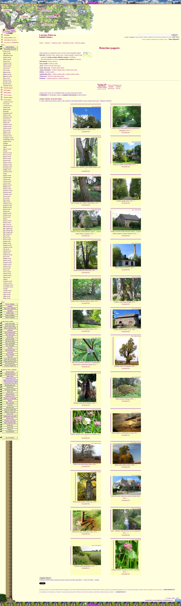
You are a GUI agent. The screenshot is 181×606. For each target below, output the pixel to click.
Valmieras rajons (56, 43)
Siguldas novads (7, 258)
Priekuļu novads (7, 215)
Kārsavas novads (7, 154)
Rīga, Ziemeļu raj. (7, 234)
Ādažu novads (6, 51)
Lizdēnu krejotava (51, 78)
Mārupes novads (7, 188)
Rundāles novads (7, 245)
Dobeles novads (7, 115)
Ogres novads (6, 200)
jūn (109, 88)
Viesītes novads (7, 292)
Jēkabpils (5, 143)
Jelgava (5, 147)
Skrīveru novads (7, 260)
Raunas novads (7, 217)
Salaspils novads (7, 251)
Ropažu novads (7, 237)
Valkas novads (6, 277)
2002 (93, 403)
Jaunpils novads (7, 141)
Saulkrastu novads (7, 254)
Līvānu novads (6, 179)
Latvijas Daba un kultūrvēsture (47, 36)
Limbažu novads (7, 177)
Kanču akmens (52, 61)
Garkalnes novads (7, 124)
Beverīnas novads (7, 82)
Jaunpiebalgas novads (8, 139)
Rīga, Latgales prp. (7, 228)
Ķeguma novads (7, 156)
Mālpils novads (6, 186)
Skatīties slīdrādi (44, 99)
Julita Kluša (98, 106)
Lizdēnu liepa (78, 55)
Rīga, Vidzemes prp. (8, 230)
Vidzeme (47, 43)
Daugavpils (6, 111)
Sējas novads (6, 256)
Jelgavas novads (7, 149)
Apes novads (6, 68)
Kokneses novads (7, 162)
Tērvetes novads (7, 271)
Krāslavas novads (7, 164)
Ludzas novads (6, 183)
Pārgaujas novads (7, 205)
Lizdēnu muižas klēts (58, 74)
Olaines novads (6, 202)
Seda (56, 63)
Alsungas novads (7, 63)
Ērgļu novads (6, 122)
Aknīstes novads (7, 59)
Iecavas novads (6, 130)
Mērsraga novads (7, 192)
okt (117, 88)
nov (119, 88)
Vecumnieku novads (8, 287)
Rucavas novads (7, 239)
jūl (111, 88)
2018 (93, 464)
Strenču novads (7, 268)
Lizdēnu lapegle (68, 55)
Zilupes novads (6, 298)
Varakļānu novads (7, 281)
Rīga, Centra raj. (7, 224)
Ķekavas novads (7, 158)
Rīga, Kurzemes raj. (8, 226)
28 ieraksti (78, 59)
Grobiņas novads (7, 126)
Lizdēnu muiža (49, 72)
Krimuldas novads (7, 166)
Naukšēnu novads (7, 194)
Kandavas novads (7, 152)
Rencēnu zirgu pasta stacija (56, 76)
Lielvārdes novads (7, 171)
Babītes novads (6, 72)
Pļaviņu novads (7, 209)
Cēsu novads (6, 103)
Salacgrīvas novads (7, 247)
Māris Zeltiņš (137, 336)
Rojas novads (6, 236)
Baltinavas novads (7, 76)
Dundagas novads (7, 117)
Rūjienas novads (7, 243)
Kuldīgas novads (7, 169)
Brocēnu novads (7, 83)
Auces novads (6, 70)
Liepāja (5, 173)
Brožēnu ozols (50, 55)
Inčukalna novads (7, 135)
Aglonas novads (7, 53)
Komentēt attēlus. (56, 99)
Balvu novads (6, 78)
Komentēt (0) (86, 131)
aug (113, 88)
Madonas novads (7, 185)
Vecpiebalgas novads (8, 285)
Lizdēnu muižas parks (57, 68)
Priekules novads (7, 213)
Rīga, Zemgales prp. (8, 232)
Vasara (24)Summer (111, 85)
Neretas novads (7, 196)
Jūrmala (5, 151)
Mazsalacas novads (7, 190)
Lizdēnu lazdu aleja (71, 70)
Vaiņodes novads (7, 275)
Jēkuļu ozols (59, 55)
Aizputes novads (7, 57)
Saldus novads (6, 253)
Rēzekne (5, 219)
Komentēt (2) (126, 401)
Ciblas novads (6, 107)
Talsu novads (6, 270)
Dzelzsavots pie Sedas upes (52, 65)
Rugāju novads (7, 241)
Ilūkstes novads (7, 134)
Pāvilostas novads (7, 207)
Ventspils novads (7, 290)
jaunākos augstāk (101, 89)
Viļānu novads (6, 296)
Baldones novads (7, 74)
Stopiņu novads (7, 266)
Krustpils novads (7, 168)
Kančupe (51, 63)
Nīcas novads (6, 198)
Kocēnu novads (7, 160)
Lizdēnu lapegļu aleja (58, 70)
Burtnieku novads (7, 85)
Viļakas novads (7, 294)
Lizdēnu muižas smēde (72, 74)
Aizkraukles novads (8, 55)
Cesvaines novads (7, 105)
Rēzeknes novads (7, 220)
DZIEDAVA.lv (93, 3)
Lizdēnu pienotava (63, 78)
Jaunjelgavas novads (8, 137)
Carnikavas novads (8, 102)
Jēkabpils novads (7, 145)
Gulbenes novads (7, 128)
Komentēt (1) (126, 435)
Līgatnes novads (7, 175)
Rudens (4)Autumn (118, 85)
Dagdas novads (7, 109)
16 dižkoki (72, 57)
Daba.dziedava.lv (11, 42)
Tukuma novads (7, 273)
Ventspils (5, 288)
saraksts (10, 37)
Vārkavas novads (7, 283)
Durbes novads (6, 119)
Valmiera (5, 279)
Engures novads (7, 120)
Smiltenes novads (7, 264)
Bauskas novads (7, 80)
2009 (132, 366)
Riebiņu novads (7, 222)
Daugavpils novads (7, 113)
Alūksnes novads (7, 65)
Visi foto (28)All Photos (102, 85)
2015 (94, 129)
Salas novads (6, 249)
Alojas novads (6, 61)
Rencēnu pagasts (80, 43)
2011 (135, 433)
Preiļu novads (6, 211)
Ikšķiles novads (7, 132)
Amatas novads (7, 66)
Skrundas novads (7, 262)
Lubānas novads (7, 181)
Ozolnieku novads (7, 203)
